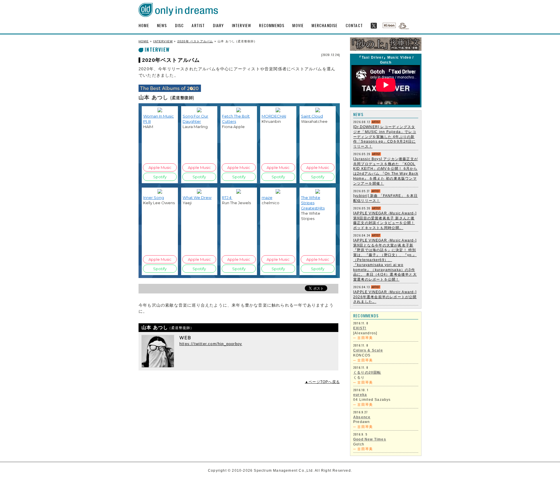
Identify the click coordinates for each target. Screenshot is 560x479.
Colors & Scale (368, 350)
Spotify (160, 176)
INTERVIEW (241, 25)
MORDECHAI (274, 116)
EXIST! (359, 328)
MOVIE (298, 25)
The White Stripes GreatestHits (313, 202)
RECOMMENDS (271, 25)
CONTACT (354, 25)
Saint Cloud (312, 116)
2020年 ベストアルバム (195, 41)
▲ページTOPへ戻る (322, 382)
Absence (361, 417)
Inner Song (153, 197)
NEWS (162, 25)
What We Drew (197, 197)
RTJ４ (227, 197)
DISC (179, 25)
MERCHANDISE (324, 25)
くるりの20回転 (367, 372)
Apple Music (160, 167)
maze (267, 197)
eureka (360, 395)
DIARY (218, 25)
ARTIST (198, 25)
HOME (144, 25)
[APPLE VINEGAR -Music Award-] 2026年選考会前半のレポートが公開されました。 (385, 297)
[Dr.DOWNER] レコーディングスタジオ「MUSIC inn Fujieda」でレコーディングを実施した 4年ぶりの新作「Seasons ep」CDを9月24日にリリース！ (384, 136)
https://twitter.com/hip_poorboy (210, 344)
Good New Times (369, 439)
